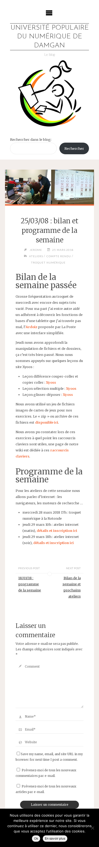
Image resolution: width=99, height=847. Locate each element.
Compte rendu (58, 256)
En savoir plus (55, 838)
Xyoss (51, 382)
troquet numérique (48, 262)
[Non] (92, 828)
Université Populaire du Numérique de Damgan (50, 37)
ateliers (36, 256)
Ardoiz (31, 327)
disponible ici (46, 422)
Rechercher (74, 148)
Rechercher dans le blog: (30, 139)
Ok (36, 838)
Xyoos (71, 388)
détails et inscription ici (57, 530)
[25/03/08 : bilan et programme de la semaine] (49, 187)
